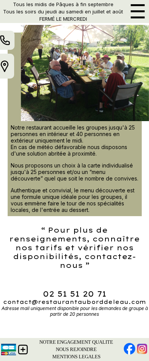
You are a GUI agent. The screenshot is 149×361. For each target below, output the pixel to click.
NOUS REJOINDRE (76, 349)
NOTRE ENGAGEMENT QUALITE (76, 342)
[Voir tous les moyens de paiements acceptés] (8, 349)
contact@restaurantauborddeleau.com (74, 302)
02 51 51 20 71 (74, 294)
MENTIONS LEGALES (76, 356)
